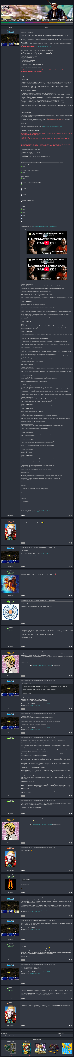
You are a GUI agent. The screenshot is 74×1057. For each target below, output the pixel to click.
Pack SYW (6, 23)
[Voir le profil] (23, 515)
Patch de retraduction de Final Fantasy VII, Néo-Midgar (42, 665)
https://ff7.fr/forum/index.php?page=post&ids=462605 (52, 126)
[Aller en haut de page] (72, 515)
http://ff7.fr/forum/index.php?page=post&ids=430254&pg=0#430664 (45, 226)
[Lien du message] (69, 515)
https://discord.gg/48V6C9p (45, 510)
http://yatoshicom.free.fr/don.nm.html (44, 46)
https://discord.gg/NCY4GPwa (35, 511)
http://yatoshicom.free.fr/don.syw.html (44, 47)
